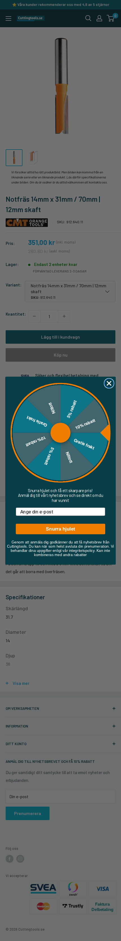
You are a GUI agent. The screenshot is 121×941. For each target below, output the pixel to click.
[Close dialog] (109, 383)
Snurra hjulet (60, 529)
